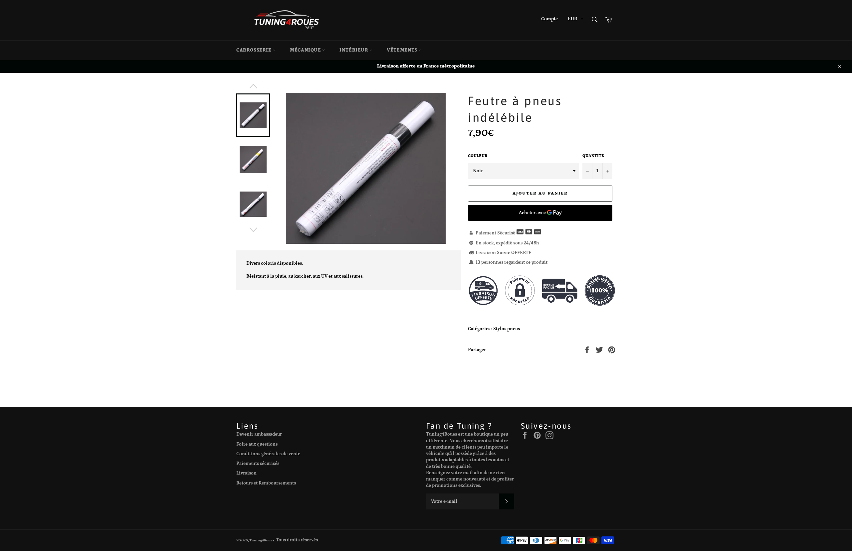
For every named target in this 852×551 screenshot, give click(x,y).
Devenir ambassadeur (259, 434)
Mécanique (306, 50)
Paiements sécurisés (257, 463)
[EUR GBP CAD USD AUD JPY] (575, 20)
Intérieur (354, 50)
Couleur (477, 156)
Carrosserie (254, 50)
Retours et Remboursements (266, 483)
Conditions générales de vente (268, 454)
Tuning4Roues (261, 540)
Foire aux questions (257, 444)
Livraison (246, 473)
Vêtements (402, 50)
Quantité (593, 156)
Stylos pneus (506, 329)
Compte (549, 19)
